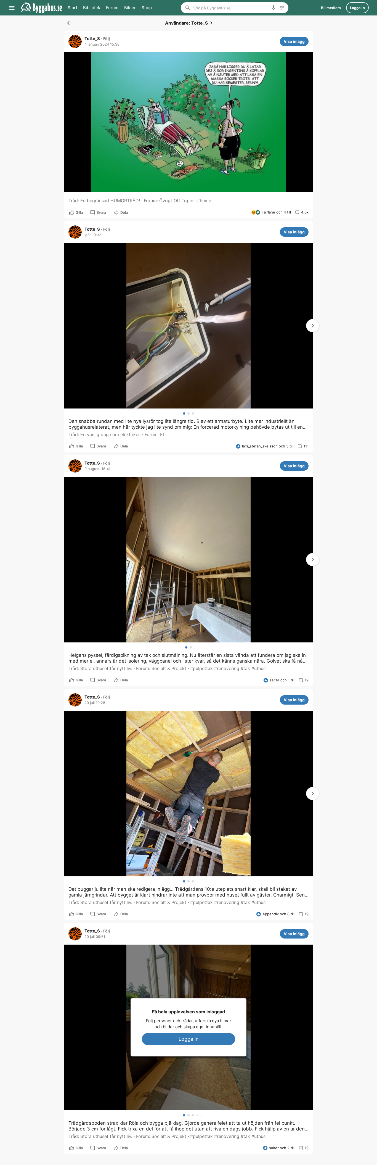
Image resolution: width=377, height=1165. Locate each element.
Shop (147, 7)
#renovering (226, 668)
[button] (312, 325)
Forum (112, 7)
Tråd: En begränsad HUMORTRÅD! (104, 200)
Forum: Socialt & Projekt (161, 668)
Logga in (189, 1039)
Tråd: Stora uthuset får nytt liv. (100, 668)
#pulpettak (201, 668)
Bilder (130, 7)
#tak (245, 668)
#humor (205, 200)
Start (72, 7)
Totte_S (92, 38)
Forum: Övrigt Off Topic (168, 200)
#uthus (258, 668)
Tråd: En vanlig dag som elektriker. (104, 434)
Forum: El (154, 434)
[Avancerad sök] (282, 7)
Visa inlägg (294, 41)
